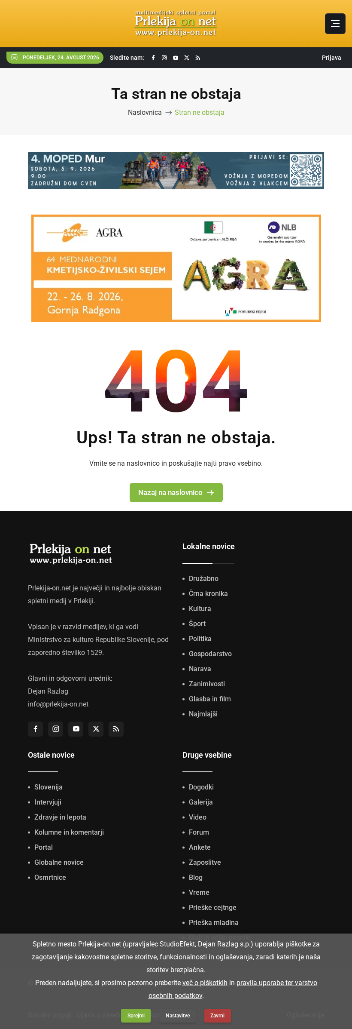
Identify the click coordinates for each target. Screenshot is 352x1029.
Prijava (331, 57)
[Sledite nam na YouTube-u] (176, 57)
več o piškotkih (205, 983)
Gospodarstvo (210, 654)
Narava (200, 669)
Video (197, 817)
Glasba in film (210, 699)
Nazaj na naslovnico (170, 492)
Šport (197, 624)
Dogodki (201, 787)
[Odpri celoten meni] (335, 23)
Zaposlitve (205, 862)
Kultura (200, 609)
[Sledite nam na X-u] (187, 57)
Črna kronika (208, 594)
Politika (200, 639)
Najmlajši (203, 714)
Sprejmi (136, 1016)
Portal (43, 847)
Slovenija (48, 787)
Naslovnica (145, 112)
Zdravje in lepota (60, 817)
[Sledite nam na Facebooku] (153, 57)
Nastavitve (178, 1016)
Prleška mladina (214, 922)
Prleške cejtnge (213, 907)
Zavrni (217, 1016)
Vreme (199, 892)
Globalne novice (59, 862)
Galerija (201, 802)
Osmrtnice (50, 877)
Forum (199, 832)
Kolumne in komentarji (69, 832)
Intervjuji (47, 802)
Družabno (203, 578)
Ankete (200, 847)
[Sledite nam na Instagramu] (164, 57)
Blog (196, 877)
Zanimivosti (207, 684)
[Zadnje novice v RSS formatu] (198, 57)
